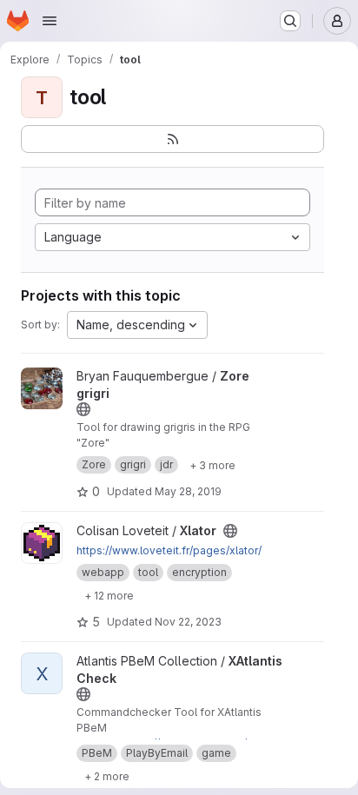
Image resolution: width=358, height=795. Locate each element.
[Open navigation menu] (49, 21)
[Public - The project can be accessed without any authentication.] (83, 409)
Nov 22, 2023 (188, 621)
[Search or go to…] (290, 20)
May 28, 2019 (188, 491)
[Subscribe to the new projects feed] (172, 139)
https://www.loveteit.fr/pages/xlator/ (169, 550)
